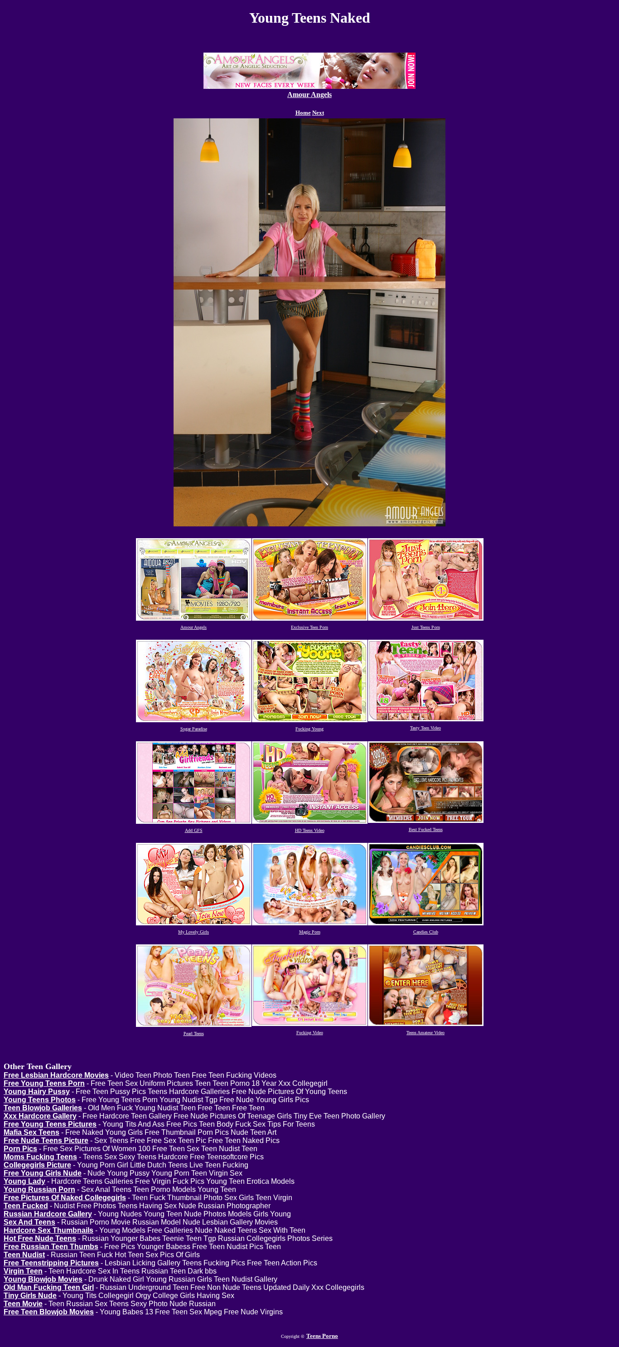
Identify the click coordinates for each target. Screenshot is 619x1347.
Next (318, 112)
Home (303, 112)
